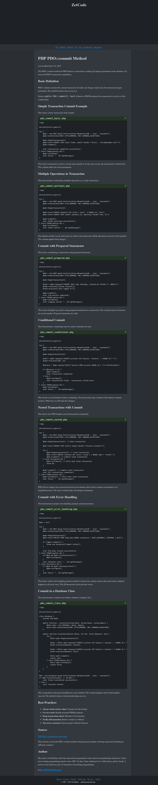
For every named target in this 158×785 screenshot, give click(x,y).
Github (73, 779)
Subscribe (97, 47)
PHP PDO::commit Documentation (52, 736)
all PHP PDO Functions (51, 769)
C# (75, 47)
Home (59, 779)
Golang (62, 47)
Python (70, 47)
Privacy (90, 779)
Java (80, 47)
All (56, 47)
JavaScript (87, 47)
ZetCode (79, 5)
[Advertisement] (79, 26)
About (98, 779)
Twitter (66, 779)
